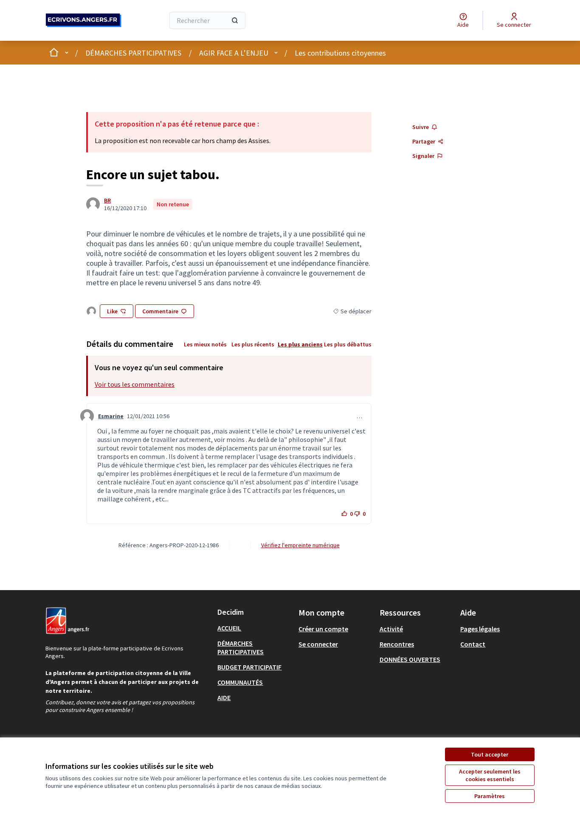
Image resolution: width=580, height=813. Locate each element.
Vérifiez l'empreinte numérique (300, 545)
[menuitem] (254, 628)
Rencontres (397, 644)
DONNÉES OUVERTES (410, 659)
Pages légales (480, 629)
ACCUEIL (229, 628)
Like (112, 311)
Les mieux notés (205, 344)
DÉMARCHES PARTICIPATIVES (133, 53)
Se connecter (318, 644)
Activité (391, 629)
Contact (472, 644)
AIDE (224, 697)
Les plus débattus (348, 344)
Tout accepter (489, 754)
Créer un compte (323, 629)
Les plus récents (252, 344)
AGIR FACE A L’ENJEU (233, 53)
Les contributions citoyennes (340, 53)
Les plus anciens (300, 344)
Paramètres (489, 796)
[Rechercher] (235, 20)
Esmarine (111, 416)
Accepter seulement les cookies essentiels (490, 775)
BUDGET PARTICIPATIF (249, 667)
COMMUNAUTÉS (240, 682)
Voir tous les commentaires (135, 384)
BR (107, 200)
